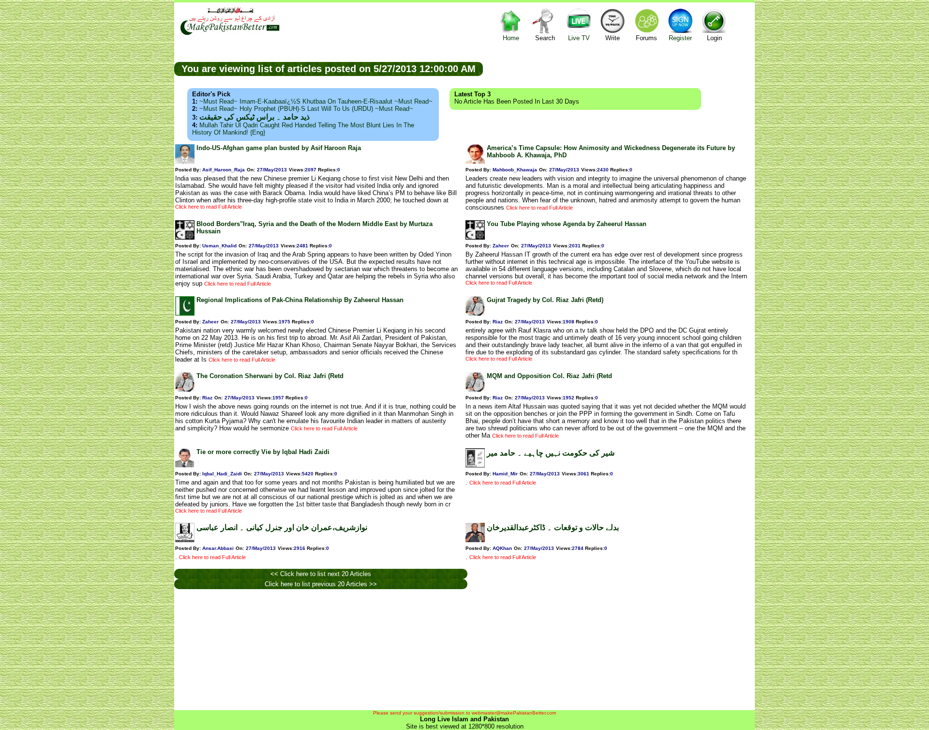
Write (612, 38)
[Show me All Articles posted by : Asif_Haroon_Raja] (185, 161)
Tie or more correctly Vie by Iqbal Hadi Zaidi (263, 452)
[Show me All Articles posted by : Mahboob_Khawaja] (475, 161)
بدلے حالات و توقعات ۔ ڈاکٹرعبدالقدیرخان (553, 527)
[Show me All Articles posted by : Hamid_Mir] (475, 465)
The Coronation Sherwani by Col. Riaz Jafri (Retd (270, 376)
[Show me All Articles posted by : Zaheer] (475, 237)
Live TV (579, 38)
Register (680, 38)
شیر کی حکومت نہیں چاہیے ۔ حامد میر (550, 453)
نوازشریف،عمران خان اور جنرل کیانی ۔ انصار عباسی (281, 527)
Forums (646, 38)
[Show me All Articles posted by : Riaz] (475, 313)
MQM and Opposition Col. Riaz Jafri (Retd (549, 376)
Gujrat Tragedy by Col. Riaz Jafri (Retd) (545, 300)
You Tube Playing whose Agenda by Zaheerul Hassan (566, 224)
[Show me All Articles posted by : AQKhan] (475, 540)
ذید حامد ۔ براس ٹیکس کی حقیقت (254, 117)
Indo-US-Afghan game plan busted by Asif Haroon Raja (278, 148)
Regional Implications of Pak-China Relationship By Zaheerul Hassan (300, 300)
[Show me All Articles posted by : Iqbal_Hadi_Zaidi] (185, 465)
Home (511, 38)
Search (545, 38)
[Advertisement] (619, 68)
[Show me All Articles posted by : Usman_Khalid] (185, 237)
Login (714, 38)
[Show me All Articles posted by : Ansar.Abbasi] (185, 540)
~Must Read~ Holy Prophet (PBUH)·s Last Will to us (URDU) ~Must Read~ (306, 108)
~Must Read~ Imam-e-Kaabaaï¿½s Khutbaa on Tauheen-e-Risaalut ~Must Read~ (316, 101)
